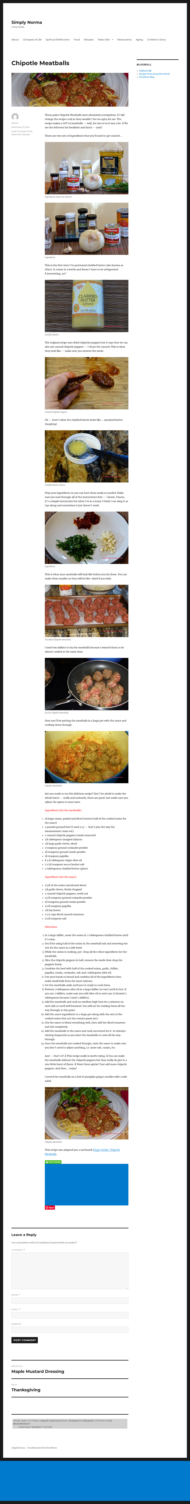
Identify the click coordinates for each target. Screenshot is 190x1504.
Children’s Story (156, 39)
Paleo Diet (104, 39)
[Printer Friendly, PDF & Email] (86, 1162)
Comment (18, 1250)
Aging (139, 39)
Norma (14, 123)
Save (51, 1207)
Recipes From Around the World (154, 74)
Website (16, 1324)
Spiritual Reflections (58, 39)
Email (15, 1309)
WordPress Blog (146, 77)
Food (77, 39)
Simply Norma (26, 22)
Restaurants (124, 39)
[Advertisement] (87, 1185)
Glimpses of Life (32, 39)
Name (15, 1295)
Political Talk (145, 71)
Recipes (89, 39)
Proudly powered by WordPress (42, 1448)
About (15, 39)
